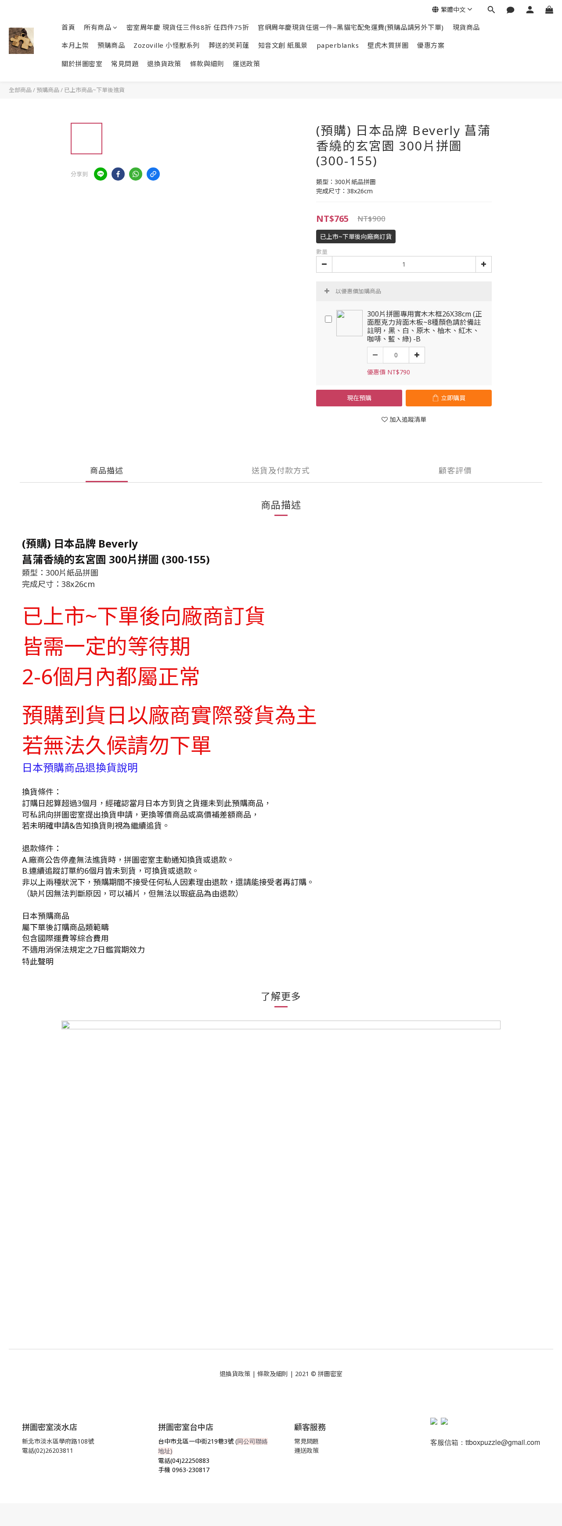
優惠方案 (430, 45)
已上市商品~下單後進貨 (94, 90)
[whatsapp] (135, 174)
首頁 (68, 27)
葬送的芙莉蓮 (229, 45)
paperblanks (338, 45)
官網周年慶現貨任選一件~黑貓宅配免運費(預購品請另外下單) (351, 27)
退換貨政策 (164, 63)
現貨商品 (466, 27)
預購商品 (111, 45)
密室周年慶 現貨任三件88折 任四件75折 (187, 27)
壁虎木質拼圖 (387, 45)
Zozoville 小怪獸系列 (166, 45)
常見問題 (124, 63)
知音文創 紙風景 (283, 45)
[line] (100, 174)
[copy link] (153, 174)
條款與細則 (207, 63)
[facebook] (118, 174)
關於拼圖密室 (81, 63)
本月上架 (75, 45)
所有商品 (97, 27)
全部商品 (20, 90)
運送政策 (246, 63)
